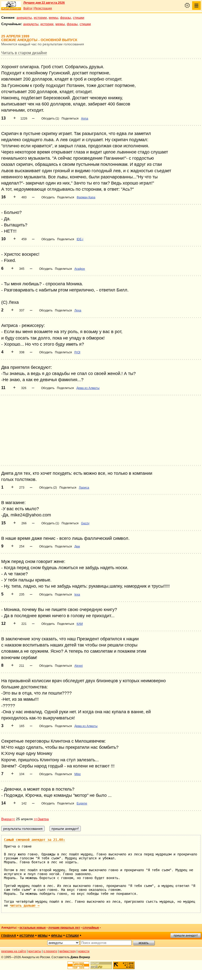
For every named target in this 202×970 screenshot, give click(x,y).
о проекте (50, 951)
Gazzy (85, 523)
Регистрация (43, 8)
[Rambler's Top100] (78, 965)
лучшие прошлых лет (64, 927)
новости (83, 951)
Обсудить (48, 197)
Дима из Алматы (88, 388)
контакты (34, 951)
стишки (78, 17)
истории (40, 17)
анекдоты (24, 17)
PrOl (77, 352)
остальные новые (32, 927)
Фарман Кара (86, 197)
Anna (84, 118)
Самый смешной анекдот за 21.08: (34, 840)
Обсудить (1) (50, 118)
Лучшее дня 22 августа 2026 (44, 2)
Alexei (78, 665)
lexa (77, 594)
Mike (77, 774)
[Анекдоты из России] (11, 5)
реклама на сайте (13, 951)
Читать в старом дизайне (24, 53)
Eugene (82, 803)
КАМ (80, 624)
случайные (91, 927)
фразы (65, 17)
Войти (27, 8)
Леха (77, 310)
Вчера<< (8, 819)
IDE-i (80, 239)
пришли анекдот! (186, 935)
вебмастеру (67, 951)
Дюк (77, 546)
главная (8, 935)
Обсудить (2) (48, 487)
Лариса (84, 487)
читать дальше (24, 905)
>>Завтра (41, 819)
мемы (53, 17)
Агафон (79, 269)
